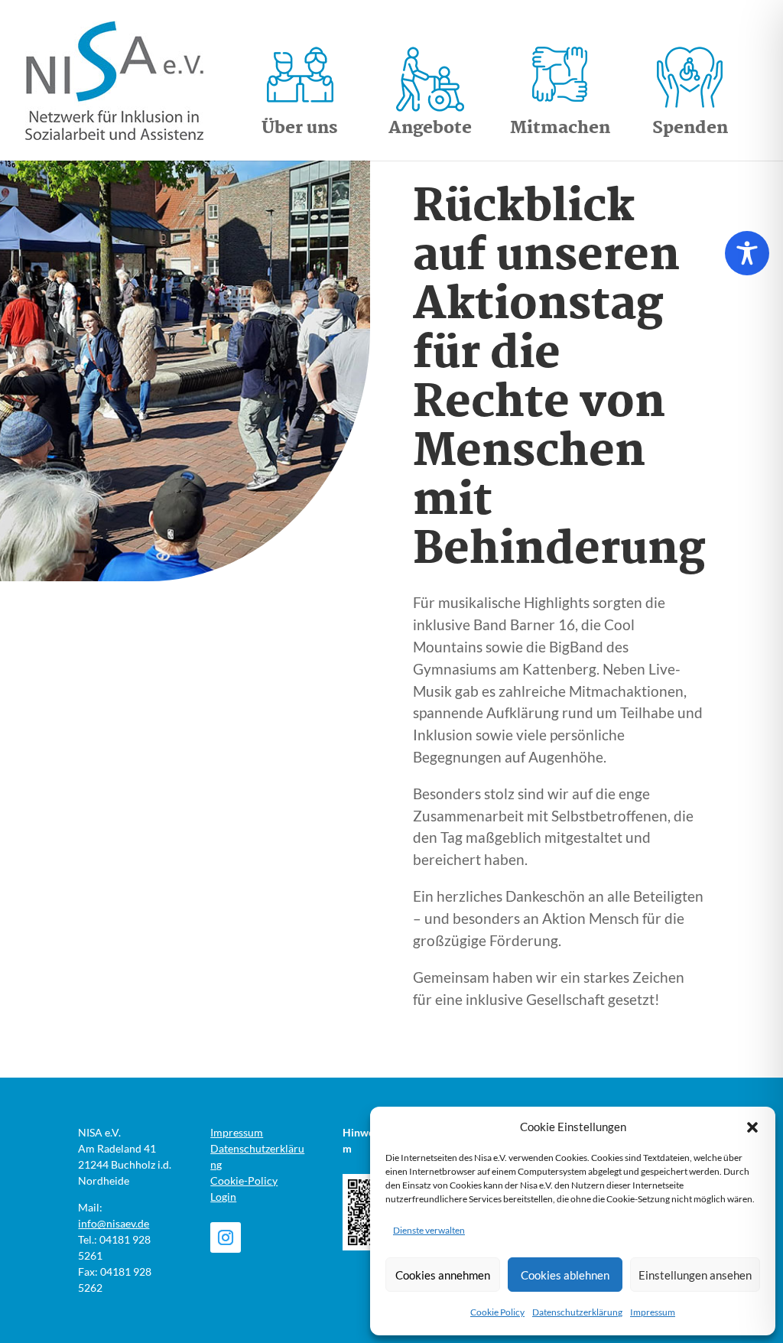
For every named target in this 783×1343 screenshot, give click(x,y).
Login (223, 1196)
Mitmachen (560, 128)
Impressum (652, 1312)
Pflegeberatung (415, 595)
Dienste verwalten (429, 1230)
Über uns (300, 128)
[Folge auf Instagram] (225, 1237)
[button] (752, 1127)
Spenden (690, 128)
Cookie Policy (497, 1312)
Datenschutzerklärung (577, 1312)
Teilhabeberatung (424, 621)
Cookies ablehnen (565, 1275)
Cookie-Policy (244, 1180)
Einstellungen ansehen (695, 1275)
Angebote (430, 128)
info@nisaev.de (113, 1223)
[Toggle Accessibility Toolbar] (747, 253)
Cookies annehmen (442, 1275)
